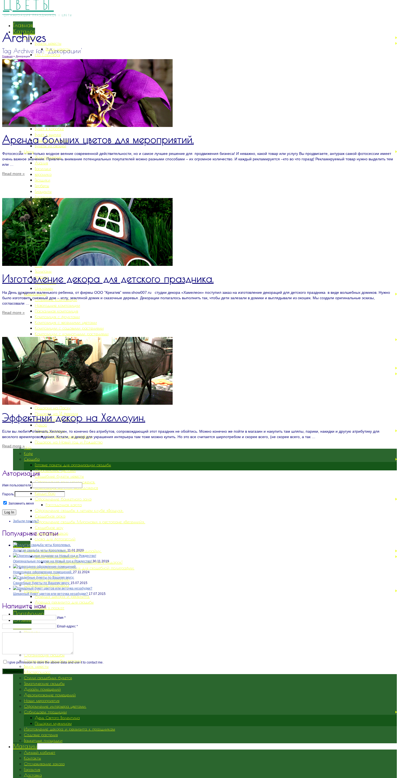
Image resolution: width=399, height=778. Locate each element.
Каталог (24, 31)
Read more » (13, 173)
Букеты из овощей (50, 145)
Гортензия (43, 196)
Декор (41, 424)
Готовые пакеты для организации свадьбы (73, 464)
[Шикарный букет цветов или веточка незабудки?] (52, 588)
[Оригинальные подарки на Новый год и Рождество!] (54, 556)
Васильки (43, 168)
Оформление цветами (55, 470)
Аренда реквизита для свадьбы (64, 602)
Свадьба (32, 459)
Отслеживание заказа (44, 763)
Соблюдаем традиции (45, 711)
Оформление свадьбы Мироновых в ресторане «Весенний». (90, 521)
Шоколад (32, 632)
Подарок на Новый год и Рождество (69, 441)
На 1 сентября (47, 54)
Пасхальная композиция (56, 310)
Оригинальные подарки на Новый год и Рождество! (53, 561)
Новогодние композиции (57, 305)
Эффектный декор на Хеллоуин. (73, 417)
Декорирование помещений (50, 694)
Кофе (28, 453)
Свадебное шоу (49, 527)
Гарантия (32, 769)
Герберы (42, 185)
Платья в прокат (49, 607)
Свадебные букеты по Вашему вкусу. (42, 583)
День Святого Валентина (57, 717)
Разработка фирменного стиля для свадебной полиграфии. (79, 567)
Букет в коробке (49, 128)
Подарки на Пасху (53, 407)
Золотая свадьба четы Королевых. (40, 550)
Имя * (61, 618)
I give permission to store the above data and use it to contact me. (55, 662)
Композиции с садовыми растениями (69, 328)
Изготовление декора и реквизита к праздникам (69, 728)
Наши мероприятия (41, 700)
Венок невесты (36, 666)
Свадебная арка (50, 516)
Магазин (25, 746)
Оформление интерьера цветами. (55, 706)
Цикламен (44, 288)
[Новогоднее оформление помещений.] (45, 567)
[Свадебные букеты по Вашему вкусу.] (43, 577)
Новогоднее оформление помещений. (43, 572)
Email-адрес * (67, 626)
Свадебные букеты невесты (59, 476)
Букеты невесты (48, 43)
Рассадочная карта (64, 504)
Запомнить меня (21, 503)
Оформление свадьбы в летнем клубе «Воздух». (79, 510)
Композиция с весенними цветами (66, 322)
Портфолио (28, 613)
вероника (43, 174)
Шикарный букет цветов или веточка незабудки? (51, 594)
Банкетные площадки (43, 740)
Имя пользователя (16, 485)
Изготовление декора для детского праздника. (108, 278)
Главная (23, 24)
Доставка (33, 775)
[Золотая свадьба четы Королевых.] (42, 545)
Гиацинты (43, 191)
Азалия (41, 162)
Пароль (8, 494)
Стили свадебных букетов (48, 677)
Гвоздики (42, 179)
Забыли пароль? (26, 521)
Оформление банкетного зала (63, 498)
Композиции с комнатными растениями (72, 333)
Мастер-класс (37, 671)
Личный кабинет (39, 752)
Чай (27, 447)
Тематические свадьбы (44, 683)
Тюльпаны (43, 271)
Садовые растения (41, 734)
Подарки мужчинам (53, 723)
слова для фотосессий (55, 538)
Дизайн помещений (42, 689)
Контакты (32, 757)
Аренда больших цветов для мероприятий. (98, 139)
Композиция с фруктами (57, 316)
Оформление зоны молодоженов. (65, 481)
